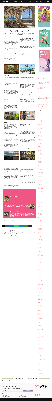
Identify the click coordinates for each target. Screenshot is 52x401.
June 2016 (39, 262)
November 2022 (40, 173)
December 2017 (40, 239)
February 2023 (40, 169)
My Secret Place (40, 336)
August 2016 (40, 261)
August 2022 (40, 177)
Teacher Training (40, 347)
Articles (39, 307)
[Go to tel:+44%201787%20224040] (9, 396)
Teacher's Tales (40, 348)
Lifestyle (39, 325)
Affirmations (40, 302)
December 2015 (40, 269)
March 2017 (40, 251)
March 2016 (40, 266)
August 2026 (40, 112)
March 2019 (40, 218)
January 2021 (40, 203)
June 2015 (39, 274)
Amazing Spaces (40, 303)
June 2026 (39, 114)
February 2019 (40, 220)
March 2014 (40, 292)
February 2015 (40, 280)
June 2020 (39, 213)
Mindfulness (40, 334)
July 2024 (39, 146)
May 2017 (39, 248)
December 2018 (40, 222)
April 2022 (39, 183)
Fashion (39, 321)
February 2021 (40, 202)
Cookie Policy (15, 399)
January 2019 (40, 221)
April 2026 (39, 117)
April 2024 (39, 150)
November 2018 (40, 224)
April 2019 (39, 217)
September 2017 (40, 243)
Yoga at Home (40, 358)
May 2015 (39, 276)
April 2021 (39, 199)
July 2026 (39, 113)
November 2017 (40, 240)
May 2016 (39, 263)
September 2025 (40, 127)
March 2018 (40, 235)
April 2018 (39, 233)
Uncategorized (40, 352)
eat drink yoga (40, 318)
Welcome (39, 355)
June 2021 (39, 196)
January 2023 (40, 170)
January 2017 (40, 254)
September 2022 (40, 176)
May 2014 (39, 289)
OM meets (39, 340)
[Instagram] (13, 235)
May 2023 (39, 165)
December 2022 (40, 172)
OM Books (39, 337)
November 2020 (40, 206)
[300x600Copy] (44, 60)
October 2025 (40, 125)
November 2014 (40, 284)
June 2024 (39, 147)
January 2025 (40, 138)
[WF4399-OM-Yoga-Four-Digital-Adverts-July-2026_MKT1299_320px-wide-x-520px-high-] (44, 38)
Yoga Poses (39, 362)
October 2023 (40, 158)
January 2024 (40, 154)
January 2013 (40, 296)
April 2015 (39, 277)
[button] (28, 391)
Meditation (39, 332)
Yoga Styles (39, 363)
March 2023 (40, 168)
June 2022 (39, 180)
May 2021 (39, 198)
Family (39, 319)
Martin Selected (40, 330)
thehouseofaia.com (30, 220)
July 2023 (39, 162)
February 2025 (40, 136)
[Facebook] (11, 235)
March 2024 (40, 151)
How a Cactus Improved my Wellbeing (43, 81)
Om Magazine (13, 230)
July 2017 (39, 246)
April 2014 (39, 291)
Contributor (40, 314)
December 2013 (40, 295)
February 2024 (40, 153)
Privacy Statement (20, 399)
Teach (39, 345)
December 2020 (40, 205)
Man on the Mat (40, 329)
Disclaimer (24, 399)
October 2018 (40, 225)
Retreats (39, 341)
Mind (39, 333)
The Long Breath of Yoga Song (42, 103)
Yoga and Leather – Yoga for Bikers (44, 98)
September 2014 (40, 285)
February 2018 (40, 236)
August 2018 (40, 228)
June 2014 (39, 288)
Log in (39, 369)
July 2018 (39, 229)
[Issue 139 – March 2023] (44, 14)
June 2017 (39, 247)
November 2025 (40, 124)
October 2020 (40, 207)
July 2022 (39, 179)
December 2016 (40, 255)
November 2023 (40, 157)
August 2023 (40, 161)
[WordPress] (16, 235)
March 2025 (40, 135)
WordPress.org (40, 373)
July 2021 (39, 195)
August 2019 (40, 214)
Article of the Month (41, 306)
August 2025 (40, 128)
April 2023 (39, 166)
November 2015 (40, 270)
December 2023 (40, 155)
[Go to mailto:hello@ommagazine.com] (26, 396)
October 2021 (40, 191)
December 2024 (40, 139)
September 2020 (40, 209)
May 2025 (39, 132)
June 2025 (39, 131)
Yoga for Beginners (41, 360)
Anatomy (39, 305)
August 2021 (40, 194)
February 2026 (40, 120)
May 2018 (39, 232)
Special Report (40, 343)
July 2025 (39, 129)
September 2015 (40, 272)
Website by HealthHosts (46, 399)
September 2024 (40, 143)
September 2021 (40, 192)
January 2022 (40, 187)
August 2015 (40, 273)
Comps (39, 313)
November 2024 (40, 140)
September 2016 (40, 259)
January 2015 (40, 281)
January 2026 (40, 121)
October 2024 (40, 142)
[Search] (49, 1)
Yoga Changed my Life (41, 359)
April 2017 (39, 250)
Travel (39, 351)
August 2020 (40, 210)
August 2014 (40, 287)
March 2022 (40, 184)
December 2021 (40, 188)
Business (39, 310)
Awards (39, 309)
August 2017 (40, 244)
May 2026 (39, 116)
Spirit (39, 344)
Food (39, 322)
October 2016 (40, 258)
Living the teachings (41, 326)
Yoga (39, 356)
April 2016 (39, 265)
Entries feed (40, 370)
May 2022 (39, 181)
